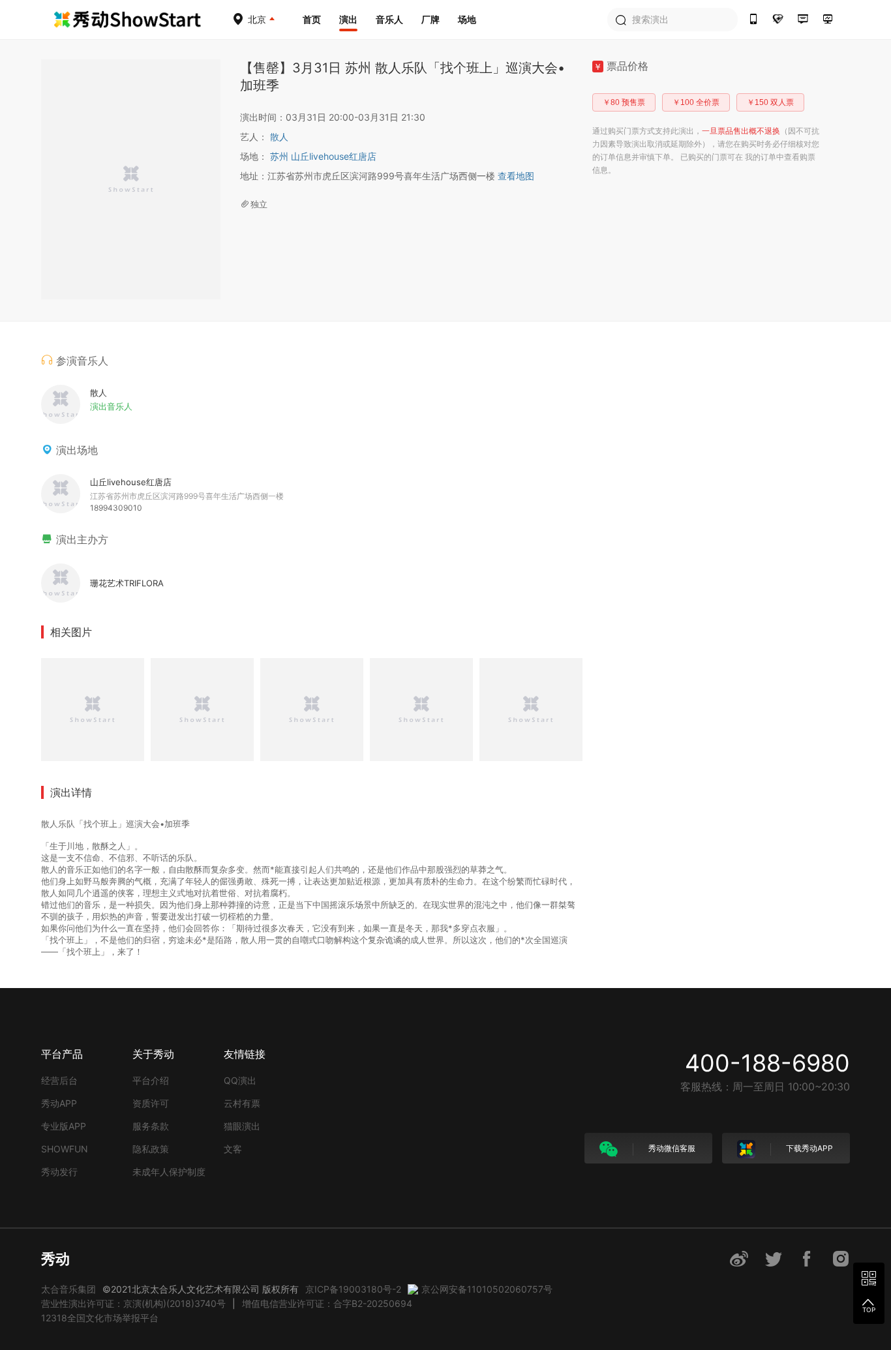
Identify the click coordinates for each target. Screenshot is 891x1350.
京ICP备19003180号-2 (353, 1289)
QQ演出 (240, 1080)
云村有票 (242, 1103)
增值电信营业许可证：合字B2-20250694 (327, 1303)
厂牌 (430, 19)
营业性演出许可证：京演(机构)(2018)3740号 (133, 1303)
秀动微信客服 (670, 1148)
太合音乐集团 (68, 1289)
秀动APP (59, 1103)
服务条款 (150, 1126)
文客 (233, 1148)
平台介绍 (150, 1080)
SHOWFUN (64, 1148)
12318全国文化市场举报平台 (100, 1317)
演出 (348, 19)
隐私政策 (150, 1148)
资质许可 (150, 1103)
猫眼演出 (242, 1126)
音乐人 (389, 19)
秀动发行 (59, 1171)
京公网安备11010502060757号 (486, 1289)
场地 (467, 19)
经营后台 (59, 1080)
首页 (312, 19)
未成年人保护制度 (168, 1171)
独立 (258, 204)
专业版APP (63, 1126)
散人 (279, 136)
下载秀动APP (808, 1148)
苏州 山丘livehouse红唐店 (323, 156)
